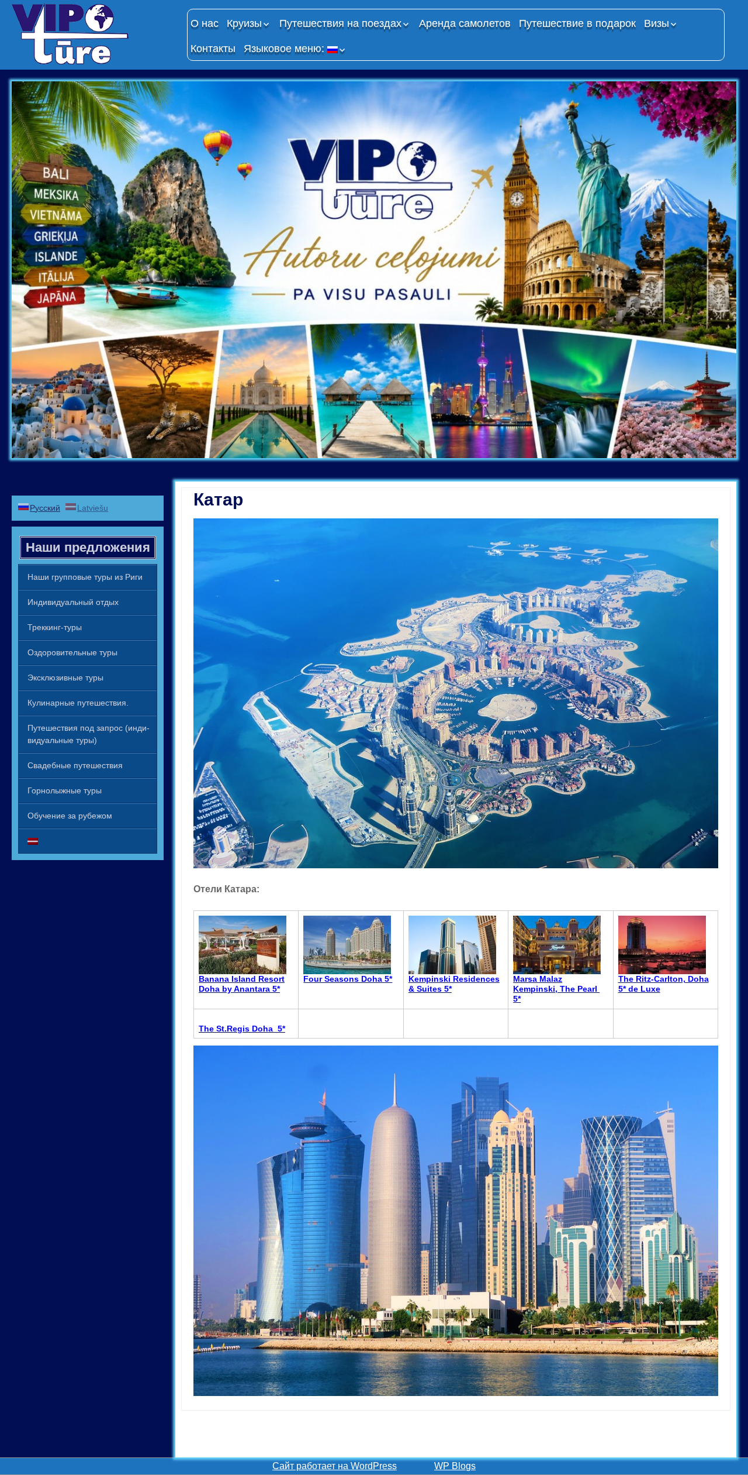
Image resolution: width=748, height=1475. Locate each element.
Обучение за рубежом (69, 815)
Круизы (244, 23)
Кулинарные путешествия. (78, 702)
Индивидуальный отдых (73, 602)
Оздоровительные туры (72, 652)
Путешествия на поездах (340, 23)
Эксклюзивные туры (65, 677)
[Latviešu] (88, 841)
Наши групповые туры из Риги (85, 577)
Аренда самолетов (465, 23)
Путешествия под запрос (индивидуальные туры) (88, 734)
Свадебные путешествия (75, 765)
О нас (205, 23)
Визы (656, 23)
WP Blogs (455, 1466)
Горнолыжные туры (64, 790)
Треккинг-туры (54, 627)
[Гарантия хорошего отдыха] (93, 33)
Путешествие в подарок (577, 23)
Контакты (213, 48)
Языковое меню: (285, 48)
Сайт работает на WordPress (334, 1466)
